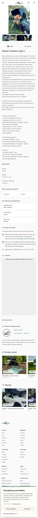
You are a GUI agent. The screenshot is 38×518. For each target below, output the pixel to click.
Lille (3, 445)
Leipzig (4, 462)
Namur (22, 442)
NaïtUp (4, 471)
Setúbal (22, 457)
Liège (21, 440)
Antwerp (22, 435)
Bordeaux (4, 442)
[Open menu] (3, 2)
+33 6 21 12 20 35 (28, 249)
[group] (19, 367)
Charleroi (22, 438)
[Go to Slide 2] (12, 38)
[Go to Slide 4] (27, 38)
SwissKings (5, 474)
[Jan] (6, 333)
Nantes (4, 440)
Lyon (3, 435)
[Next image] (35, 19)
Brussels (22, 433)
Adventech (5, 469)
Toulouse (4, 438)
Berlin (3, 452)
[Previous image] (2, 19)
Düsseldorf (5, 459)
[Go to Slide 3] (20, 38)
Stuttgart (4, 457)
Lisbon (22, 452)
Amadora (22, 454)
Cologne (4, 454)
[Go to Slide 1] (5, 38)
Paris (3, 433)
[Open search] (34, 2)
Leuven (22, 445)
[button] (19, 19)
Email (21, 471)
